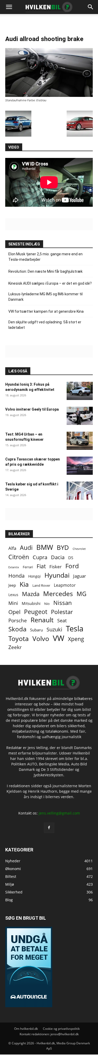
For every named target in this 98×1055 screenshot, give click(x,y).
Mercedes (58, 593)
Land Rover (41, 585)
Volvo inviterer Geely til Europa (32, 409)
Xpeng (76, 639)
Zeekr (15, 647)
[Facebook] (49, 827)
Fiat (41, 566)
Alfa (12, 548)
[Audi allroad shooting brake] (49, 95)
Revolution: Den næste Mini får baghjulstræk (45, 271)
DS (70, 557)
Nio (47, 603)
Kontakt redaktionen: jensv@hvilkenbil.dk (49, 1034)
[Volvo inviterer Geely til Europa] (80, 416)
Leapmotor (65, 585)
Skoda (17, 629)
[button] (90, 7)
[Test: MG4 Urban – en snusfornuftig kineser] (80, 441)
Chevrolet (79, 549)
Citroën (18, 557)
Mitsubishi (31, 603)
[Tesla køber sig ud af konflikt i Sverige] (80, 491)
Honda (16, 575)
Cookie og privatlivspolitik (61, 1028)
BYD (63, 547)
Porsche (17, 620)
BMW (44, 547)
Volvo (40, 638)
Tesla (74, 628)
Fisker (55, 566)
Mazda (30, 594)
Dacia (58, 557)
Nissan (62, 602)
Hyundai (57, 575)
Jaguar (79, 576)
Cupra (40, 557)
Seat (62, 620)
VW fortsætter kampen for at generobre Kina (46, 311)
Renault (42, 620)
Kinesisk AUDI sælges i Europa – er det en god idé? (50, 283)
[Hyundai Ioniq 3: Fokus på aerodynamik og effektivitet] (80, 391)
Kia (24, 584)
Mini (13, 603)
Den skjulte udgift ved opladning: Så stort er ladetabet (44, 325)
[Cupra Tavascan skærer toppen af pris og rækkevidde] (80, 466)
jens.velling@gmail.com (59, 812)
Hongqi (34, 576)
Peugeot (35, 612)
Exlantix (13, 567)
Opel (14, 612)
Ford (72, 566)
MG (82, 594)
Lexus (13, 594)
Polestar (62, 612)
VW (58, 638)
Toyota (18, 638)
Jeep (12, 585)
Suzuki (54, 629)
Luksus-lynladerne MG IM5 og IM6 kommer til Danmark (45, 297)
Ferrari (28, 567)
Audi (26, 547)
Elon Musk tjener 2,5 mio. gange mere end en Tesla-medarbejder (45, 257)
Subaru (36, 629)
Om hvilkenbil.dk (26, 1028)
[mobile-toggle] (9, 7)
